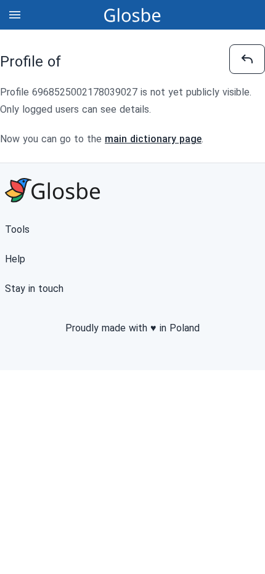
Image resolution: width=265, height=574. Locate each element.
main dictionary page (153, 139)
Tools (17, 229)
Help (15, 259)
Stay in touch (34, 288)
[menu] (15, 15)
